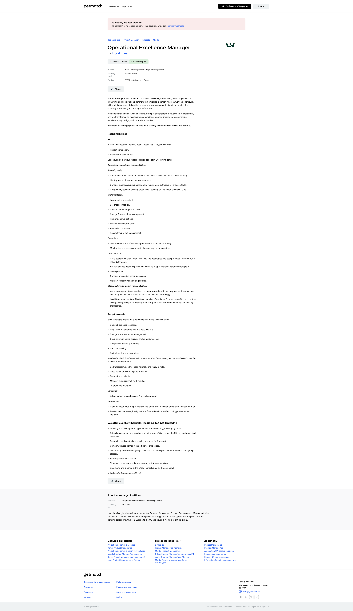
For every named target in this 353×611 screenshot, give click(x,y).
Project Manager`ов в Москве (121, 545)
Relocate (146, 40)
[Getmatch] (93, 6)
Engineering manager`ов (215, 554)
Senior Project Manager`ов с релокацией (126, 557)
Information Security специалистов (220, 560)
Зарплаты (127, 6)
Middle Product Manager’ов (167, 551)
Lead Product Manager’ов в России (124, 560)
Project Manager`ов (213, 545)
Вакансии (114, 6)
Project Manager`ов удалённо (168, 548)
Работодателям (123, 582)
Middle (156, 40)
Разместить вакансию (126, 587)
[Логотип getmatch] (93, 575)
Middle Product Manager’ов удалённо (125, 554)
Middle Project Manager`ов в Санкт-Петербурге (171, 561)
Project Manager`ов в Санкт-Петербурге (126, 551)
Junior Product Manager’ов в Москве (172, 557)
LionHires (120, 53)
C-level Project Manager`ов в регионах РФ (174, 554)
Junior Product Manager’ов (120, 548)
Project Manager (131, 40)
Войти (260, 6)
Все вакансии (114, 40)
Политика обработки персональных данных (252, 607)
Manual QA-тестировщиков (217, 557)
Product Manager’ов (213, 548)
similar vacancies (176, 26)
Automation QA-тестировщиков (219, 551)
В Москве (159, 545)
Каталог (87, 597)
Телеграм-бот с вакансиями (97, 582)
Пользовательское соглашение (219, 607)
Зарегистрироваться (126, 592)
